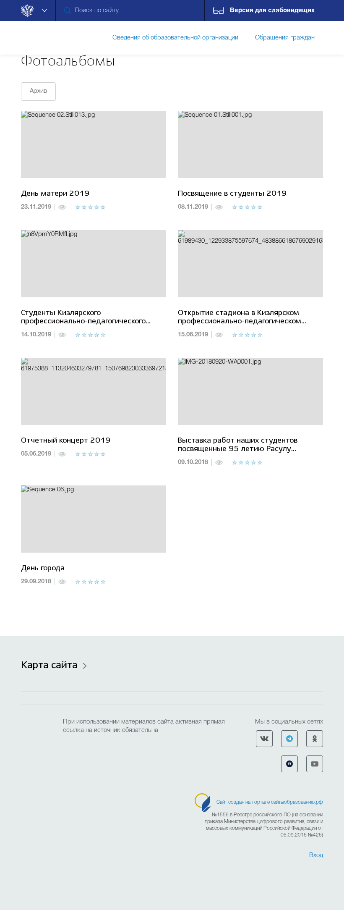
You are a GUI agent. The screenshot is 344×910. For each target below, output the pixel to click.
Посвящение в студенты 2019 (232, 193)
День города (43, 568)
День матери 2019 (55, 193)
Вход (316, 855)
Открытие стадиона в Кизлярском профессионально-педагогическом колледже (239, 317)
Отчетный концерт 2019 (65, 440)
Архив (38, 91)
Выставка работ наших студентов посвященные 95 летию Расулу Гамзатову (237, 445)
